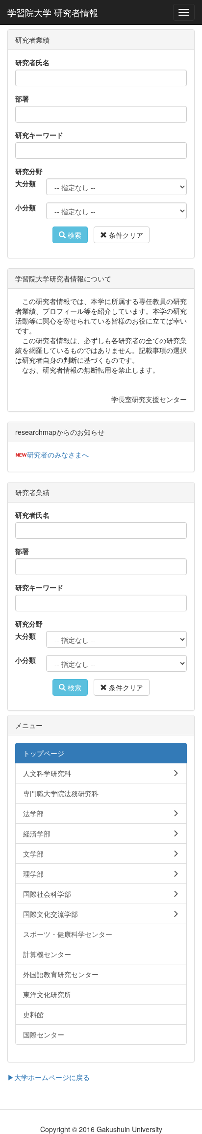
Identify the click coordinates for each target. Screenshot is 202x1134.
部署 (22, 98)
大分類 (25, 183)
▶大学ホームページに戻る (48, 1077)
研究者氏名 (32, 62)
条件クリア (125, 235)
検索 (73, 235)
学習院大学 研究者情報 (52, 12)
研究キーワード (39, 135)
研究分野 (29, 171)
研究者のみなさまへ (58, 454)
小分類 (25, 207)
